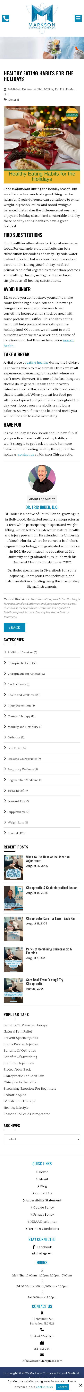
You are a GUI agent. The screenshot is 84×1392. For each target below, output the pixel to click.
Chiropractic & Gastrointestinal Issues (51, 888)
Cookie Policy (44, 1387)
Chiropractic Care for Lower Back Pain (51, 918)
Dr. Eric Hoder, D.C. (42, 507)
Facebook (44, 1247)
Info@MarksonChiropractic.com (42, 1360)
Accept (62, 1387)
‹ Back (14, 628)
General (13, 99)
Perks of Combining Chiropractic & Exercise (49, 951)
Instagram (44, 1253)
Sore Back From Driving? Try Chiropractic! (44, 981)
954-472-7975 (42, 1336)
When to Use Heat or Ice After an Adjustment (48, 859)
